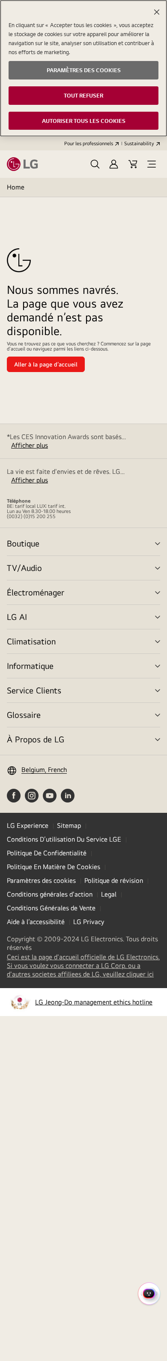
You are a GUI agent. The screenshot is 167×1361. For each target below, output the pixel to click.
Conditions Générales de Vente (51, 908)
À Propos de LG (35, 739)
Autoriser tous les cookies (83, 121)
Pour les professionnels (88, 143)
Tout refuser (83, 95)
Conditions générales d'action (49, 894)
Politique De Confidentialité (46, 853)
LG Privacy (88, 922)
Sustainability (139, 143)
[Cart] (132, 164)
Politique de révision (113, 880)
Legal (108, 894)
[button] (95, 164)
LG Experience (27, 825)
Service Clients (34, 690)
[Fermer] (156, 12)
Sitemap (69, 825)
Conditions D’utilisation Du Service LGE (64, 839)
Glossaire (24, 715)
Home (15, 187)
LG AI (17, 617)
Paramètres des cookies (41, 880)
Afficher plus (29, 445)
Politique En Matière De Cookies (53, 867)
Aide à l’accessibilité (36, 922)
